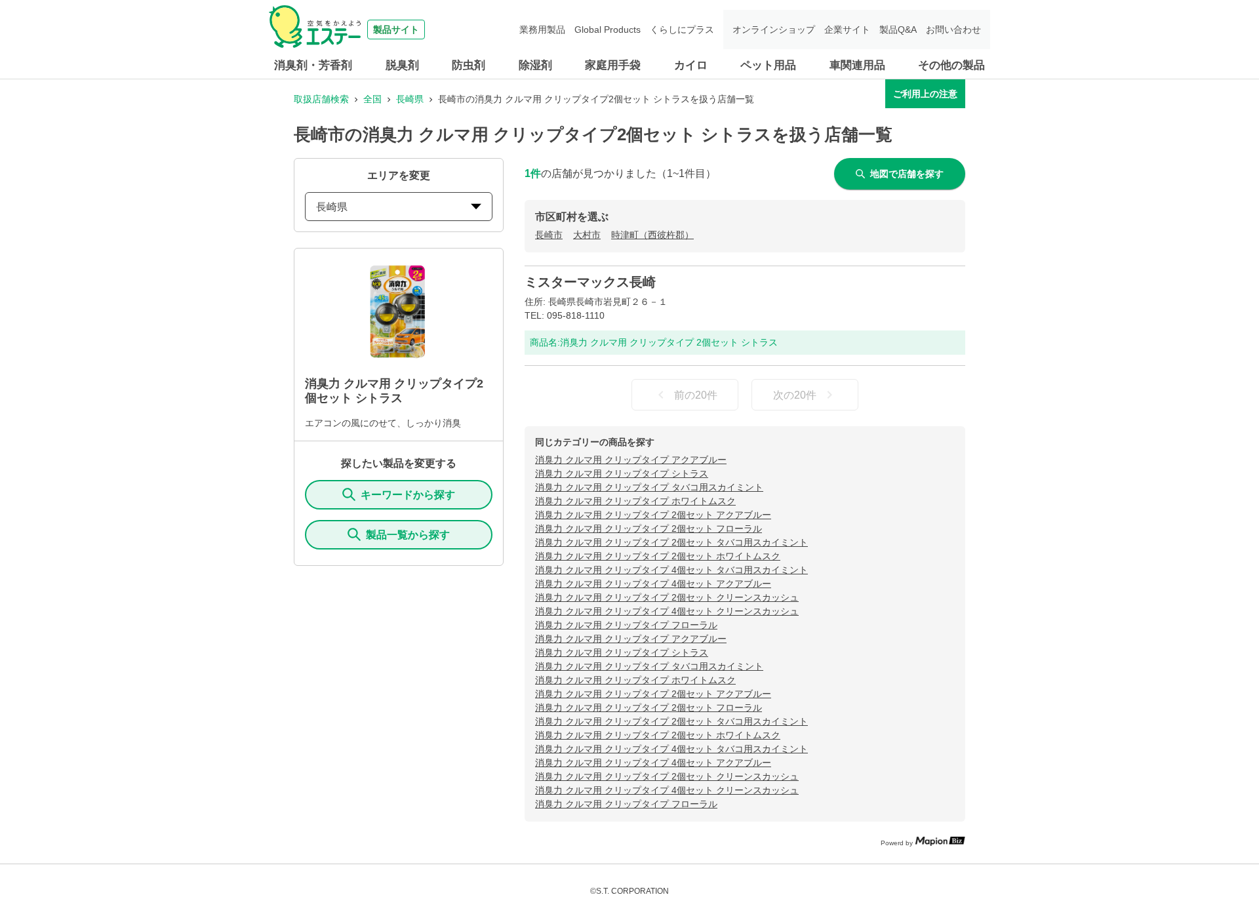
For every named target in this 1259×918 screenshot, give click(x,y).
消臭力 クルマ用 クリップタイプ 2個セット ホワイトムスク (657, 556)
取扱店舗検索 (321, 99)
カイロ (691, 65)
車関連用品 (857, 65)
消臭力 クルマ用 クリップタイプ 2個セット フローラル (648, 528)
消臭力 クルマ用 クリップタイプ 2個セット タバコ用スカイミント (671, 542)
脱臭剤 (402, 65)
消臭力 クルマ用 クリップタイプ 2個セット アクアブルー (653, 514)
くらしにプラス (682, 29)
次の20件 (794, 395)
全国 (372, 99)
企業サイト (847, 29)
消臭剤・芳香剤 (313, 65)
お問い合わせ (953, 29)
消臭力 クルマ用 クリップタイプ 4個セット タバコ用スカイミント (671, 570)
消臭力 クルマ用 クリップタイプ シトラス (621, 473)
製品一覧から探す (408, 534)
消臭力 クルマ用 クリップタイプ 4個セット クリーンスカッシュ (667, 611)
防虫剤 (468, 65)
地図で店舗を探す (907, 174)
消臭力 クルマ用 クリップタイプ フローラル (626, 625)
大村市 (587, 235)
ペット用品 (768, 65)
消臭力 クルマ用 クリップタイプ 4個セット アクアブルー (653, 583)
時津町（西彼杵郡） (652, 235)
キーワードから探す (408, 494)
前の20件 (695, 395)
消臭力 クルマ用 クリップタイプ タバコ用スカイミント (649, 487)
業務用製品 (542, 29)
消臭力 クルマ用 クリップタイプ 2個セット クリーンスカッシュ (667, 597)
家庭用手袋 (613, 65)
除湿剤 (535, 65)
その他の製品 (951, 65)
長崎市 (549, 235)
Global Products (607, 29)
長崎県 (410, 99)
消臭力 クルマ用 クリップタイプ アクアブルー (631, 459)
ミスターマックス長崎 (590, 282)
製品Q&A (898, 29)
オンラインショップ (773, 29)
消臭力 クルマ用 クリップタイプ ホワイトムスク (635, 501)
